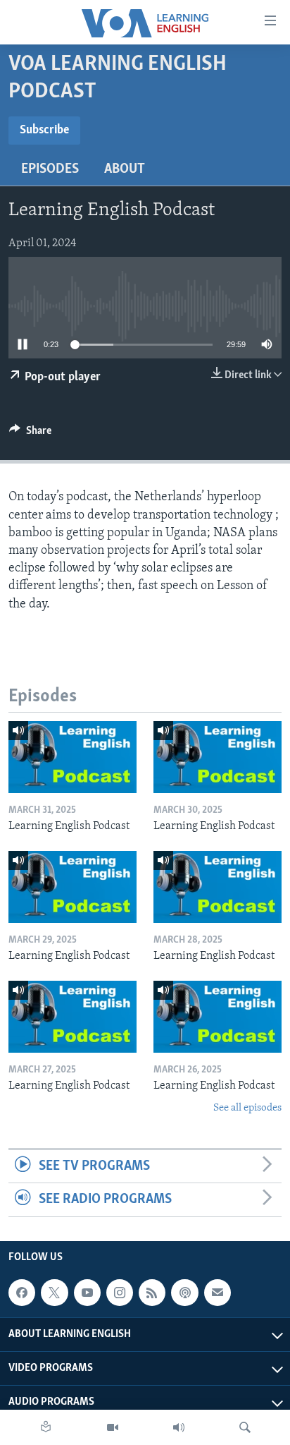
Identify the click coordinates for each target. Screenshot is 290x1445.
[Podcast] (184, 1292)
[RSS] (152, 1292)
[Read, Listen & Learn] (46, 1427)
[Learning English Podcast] (72, 757)
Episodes (50, 169)
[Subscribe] (217, 1292)
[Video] (113, 1427)
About (124, 169)
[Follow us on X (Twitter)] (54, 1292)
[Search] (245, 1427)
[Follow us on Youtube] (87, 1292)
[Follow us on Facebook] (21, 1292)
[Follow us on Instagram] (119, 1292)
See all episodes (247, 1108)
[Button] (30, 434)
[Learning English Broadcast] (179, 1427)
